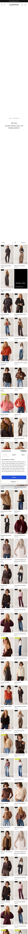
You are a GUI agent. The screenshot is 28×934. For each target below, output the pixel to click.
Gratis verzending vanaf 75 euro (14, 1)
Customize (13, 481)
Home (10, 118)
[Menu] (1, 5)
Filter (4, 242)
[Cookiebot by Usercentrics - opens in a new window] (20, 451)
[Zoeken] (4, 5)
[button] (24, 242)
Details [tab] (14, 454)
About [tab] (22, 454)
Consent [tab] (5, 454)
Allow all (14, 477)
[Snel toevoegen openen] (12, 262)
